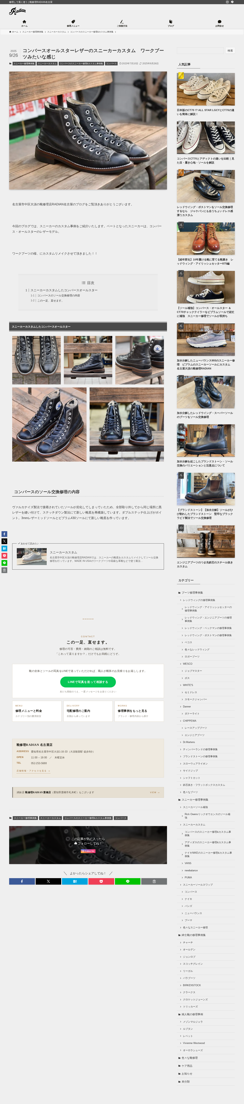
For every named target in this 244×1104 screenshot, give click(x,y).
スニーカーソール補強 (195, 807)
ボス (187, 678)
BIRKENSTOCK (192, 985)
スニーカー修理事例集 (24, 63)
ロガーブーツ (192, 656)
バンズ (188, 906)
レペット (188, 1036)
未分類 (186, 1081)
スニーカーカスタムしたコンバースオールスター (64, 290)
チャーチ (188, 942)
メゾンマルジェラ (193, 1022)
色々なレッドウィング (197, 649)
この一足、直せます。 (50, 300)
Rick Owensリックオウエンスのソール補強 (207, 816)
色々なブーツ (190, 792)
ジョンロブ (189, 957)
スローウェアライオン (195, 763)
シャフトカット (191, 778)
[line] (232, 2)
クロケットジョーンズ (195, 999)
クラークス (189, 992)
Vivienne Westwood (194, 1043)
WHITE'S (188, 685)
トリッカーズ (190, 1006)
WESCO (187, 664)
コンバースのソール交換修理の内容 (58, 295)
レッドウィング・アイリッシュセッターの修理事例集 (208, 609)
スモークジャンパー (196, 699)
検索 (230, 50)
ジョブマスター (193, 671)
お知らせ (187, 1073)
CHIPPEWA (189, 721)
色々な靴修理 (190, 1057)
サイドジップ (190, 770)
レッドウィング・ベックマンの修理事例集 (208, 628)
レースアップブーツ (196, 728)
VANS (188, 863)
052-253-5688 (39, 763)
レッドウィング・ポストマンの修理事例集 (208, 635)
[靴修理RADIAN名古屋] (17, 11)
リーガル (188, 971)
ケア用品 (187, 1065)
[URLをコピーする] (154, 881)
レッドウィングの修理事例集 (199, 600)
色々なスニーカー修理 (195, 927)
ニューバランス (193, 913)
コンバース (111, 63)
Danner (187, 706)
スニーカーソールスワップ (198, 884)
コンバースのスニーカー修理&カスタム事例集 (81, 63)
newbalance (191, 870)
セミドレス (191, 692)
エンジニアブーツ (195, 735)
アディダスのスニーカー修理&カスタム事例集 (208, 844)
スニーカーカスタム (47, 63)
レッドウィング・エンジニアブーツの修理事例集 (208, 619)
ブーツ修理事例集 (192, 592)
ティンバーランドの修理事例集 (200, 749)
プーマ (188, 920)
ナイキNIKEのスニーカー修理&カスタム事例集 (208, 855)
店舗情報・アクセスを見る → (33, 770)
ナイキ (188, 899)
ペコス (188, 642)
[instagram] (227, 2)
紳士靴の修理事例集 (194, 935)
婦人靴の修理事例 (192, 1014)
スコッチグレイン (193, 964)
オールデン (189, 949)
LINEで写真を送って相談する (88, 681)
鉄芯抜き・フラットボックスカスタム (204, 785)
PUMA (188, 877)
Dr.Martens (189, 742)
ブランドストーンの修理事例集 (200, 756)
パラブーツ (189, 978)
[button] (22, 881)
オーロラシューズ (193, 1050)
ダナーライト (192, 713)
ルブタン (188, 1029)
